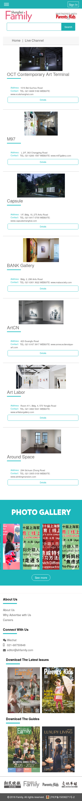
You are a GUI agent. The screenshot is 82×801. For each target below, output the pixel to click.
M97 (11, 139)
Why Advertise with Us (17, 615)
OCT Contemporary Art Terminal (38, 74)
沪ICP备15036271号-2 (62, 797)
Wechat (11, 640)
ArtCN (13, 327)
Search (68, 27)
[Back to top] (69, 788)
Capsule (15, 201)
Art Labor (16, 392)
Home (16, 40)
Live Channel (34, 40)
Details (43, 99)
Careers (8, 620)
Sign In (73, 5)
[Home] (19, 16)
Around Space (20, 456)
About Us (9, 610)
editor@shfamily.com (20, 650)
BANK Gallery (20, 265)
